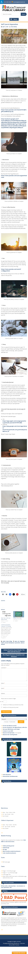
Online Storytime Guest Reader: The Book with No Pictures (14, 650)
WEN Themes (15, 945)
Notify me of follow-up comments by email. (13, 704)
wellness (3, 644)
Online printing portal (8, 846)
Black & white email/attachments (11, 851)
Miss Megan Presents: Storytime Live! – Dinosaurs (14, 655)
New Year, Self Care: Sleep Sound (6, 618)
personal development (10, 642)
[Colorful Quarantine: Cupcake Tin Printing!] (7, 631)
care (18, 641)
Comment (4, 667)
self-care (22, 642)
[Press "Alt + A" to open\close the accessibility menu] (2, 2)
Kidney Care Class (17, 618)
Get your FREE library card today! (11, 729)
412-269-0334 (7, 2)
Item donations (7, 774)
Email (2, 688)
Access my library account (10, 725)
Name (3, 683)
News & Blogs (9, 641)
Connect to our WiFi (8, 731)
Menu (15, 19)
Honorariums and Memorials (10, 776)
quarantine (17, 642)
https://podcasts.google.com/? (10, 119)
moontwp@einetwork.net (19, 2)
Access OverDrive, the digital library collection (15, 727)
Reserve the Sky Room (8, 732)
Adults (4, 641)
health (2, 642)
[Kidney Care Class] (18, 614)
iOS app (5, 849)
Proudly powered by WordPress (11, 943)
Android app (6, 847)
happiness (22, 641)
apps (16, 641)
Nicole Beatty (14, 26)
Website (3, 693)
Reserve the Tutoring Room (10, 734)
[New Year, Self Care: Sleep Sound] (6, 614)
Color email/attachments (9, 853)
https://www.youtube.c (8, 110)
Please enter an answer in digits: (8, 698)
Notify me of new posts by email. (10, 707)
